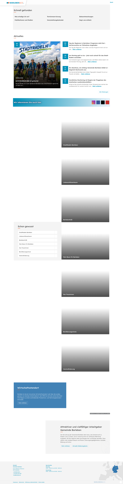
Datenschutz (21, 482)
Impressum (15, 482)
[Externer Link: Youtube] (107, 102)
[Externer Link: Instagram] (93, 102)
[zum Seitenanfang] (120, 482)
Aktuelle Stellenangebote (80, 446)
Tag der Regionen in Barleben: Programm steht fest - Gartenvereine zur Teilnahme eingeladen (87, 44)
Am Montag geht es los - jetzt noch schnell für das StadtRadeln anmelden (88, 56)
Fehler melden (41, 482)
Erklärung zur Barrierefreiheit (31, 482)
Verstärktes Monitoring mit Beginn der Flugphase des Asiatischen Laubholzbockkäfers (87, 81)
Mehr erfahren (77, 49)
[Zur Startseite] (13, 3)
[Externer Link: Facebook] (98, 102)
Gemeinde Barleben (17, 466)
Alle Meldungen (103, 92)
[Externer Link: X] (103, 102)
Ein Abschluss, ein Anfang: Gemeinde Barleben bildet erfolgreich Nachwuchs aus (88, 69)
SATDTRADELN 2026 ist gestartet (27, 81)
